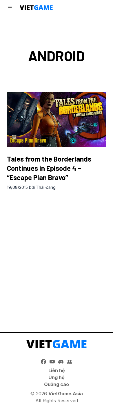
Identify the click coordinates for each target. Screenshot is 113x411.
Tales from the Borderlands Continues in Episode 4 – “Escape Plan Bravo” (49, 168)
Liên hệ (56, 370)
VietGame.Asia (65, 393)
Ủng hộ (56, 377)
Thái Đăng (46, 187)
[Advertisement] (56, 255)
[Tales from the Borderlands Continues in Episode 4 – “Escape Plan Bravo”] (56, 119)
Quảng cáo (56, 384)
